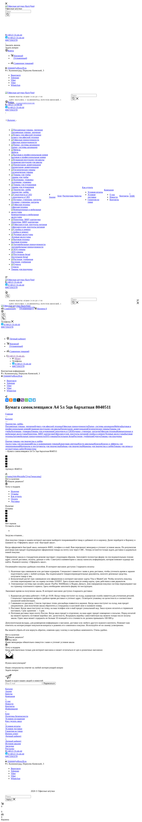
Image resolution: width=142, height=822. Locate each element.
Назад (18, 358)
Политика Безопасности (16, 716)
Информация (11, 709)
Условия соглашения (15, 719)
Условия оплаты (13, 726)
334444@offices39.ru (16, 68)
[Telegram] (34, 400)
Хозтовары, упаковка (21, 431)
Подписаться (49, 683)
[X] (18, 400)
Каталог (9, 689)
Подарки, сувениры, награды (86, 431)
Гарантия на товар (14, 731)
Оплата (14, 499)
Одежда (97, 436)
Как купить (16, 496)
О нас (8, 701)
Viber (13, 80)
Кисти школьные (86, 444)
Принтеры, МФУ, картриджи (40, 434)
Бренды (8, 694)
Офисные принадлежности (75, 426)
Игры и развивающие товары (45, 444)
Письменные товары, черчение (20, 426)
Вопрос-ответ (11, 733)
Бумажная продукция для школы (44, 429)
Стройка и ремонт (96, 434)
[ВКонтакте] (7, 400)
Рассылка (9, 748)
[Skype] (30, 400)
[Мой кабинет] (6, 293)
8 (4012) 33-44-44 (14, 35)
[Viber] (22, 400)
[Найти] (7, 14)
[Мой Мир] (14, 400)
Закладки (9, 746)
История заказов (13, 743)
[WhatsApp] (26, 400)
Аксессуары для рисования (18, 444)
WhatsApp (15, 85)
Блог (7, 714)
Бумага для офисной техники (48, 426)
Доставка (15, 501)
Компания (10, 696)
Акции (8, 691)
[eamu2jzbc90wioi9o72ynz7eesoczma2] (23, 476)
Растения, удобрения (83, 436)
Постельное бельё (65, 436)
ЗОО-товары (51, 436)
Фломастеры (30, 449)
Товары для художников (42, 431)
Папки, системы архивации (101, 426)
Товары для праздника (111, 436)
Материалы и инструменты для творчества (40, 446)
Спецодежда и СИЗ (63, 431)
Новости (9, 704)
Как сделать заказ (13, 721)
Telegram (15, 78)
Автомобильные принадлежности (29, 436)
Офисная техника (108, 431)
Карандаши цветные (68, 444)
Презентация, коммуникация (74, 429)
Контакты (10, 706)
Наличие (15, 491)
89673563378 (11, 40)
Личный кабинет (13, 736)
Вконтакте (16, 75)
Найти (8, 800)
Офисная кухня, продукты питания (71, 434)
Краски (97, 444)
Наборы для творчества (71, 446)
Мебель (117, 426)
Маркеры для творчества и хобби (98, 446)
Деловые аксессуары (115, 434)
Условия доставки (13, 728)
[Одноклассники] (10, 400)
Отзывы (14, 494)
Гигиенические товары (98, 429)
